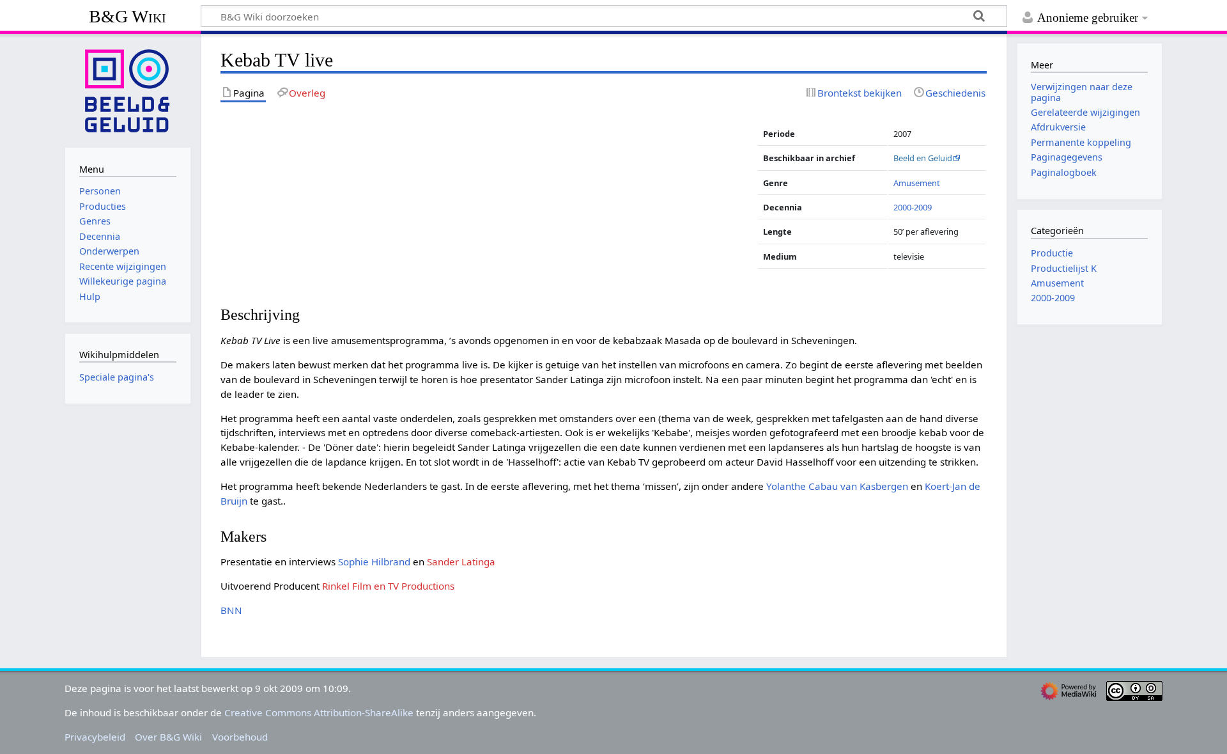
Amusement (916, 183)
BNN (231, 610)
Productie (1052, 253)
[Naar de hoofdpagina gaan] (128, 89)
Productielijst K (1064, 268)
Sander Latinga (461, 561)
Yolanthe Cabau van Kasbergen (837, 486)
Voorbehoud (240, 736)
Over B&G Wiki (168, 736)
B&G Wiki (127, 16)
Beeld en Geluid (922, 158)
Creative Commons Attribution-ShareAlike (318, 712)
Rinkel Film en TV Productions (388, 585)
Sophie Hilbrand (374, 561)
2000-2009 (912, 207)
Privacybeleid (95, 736)
